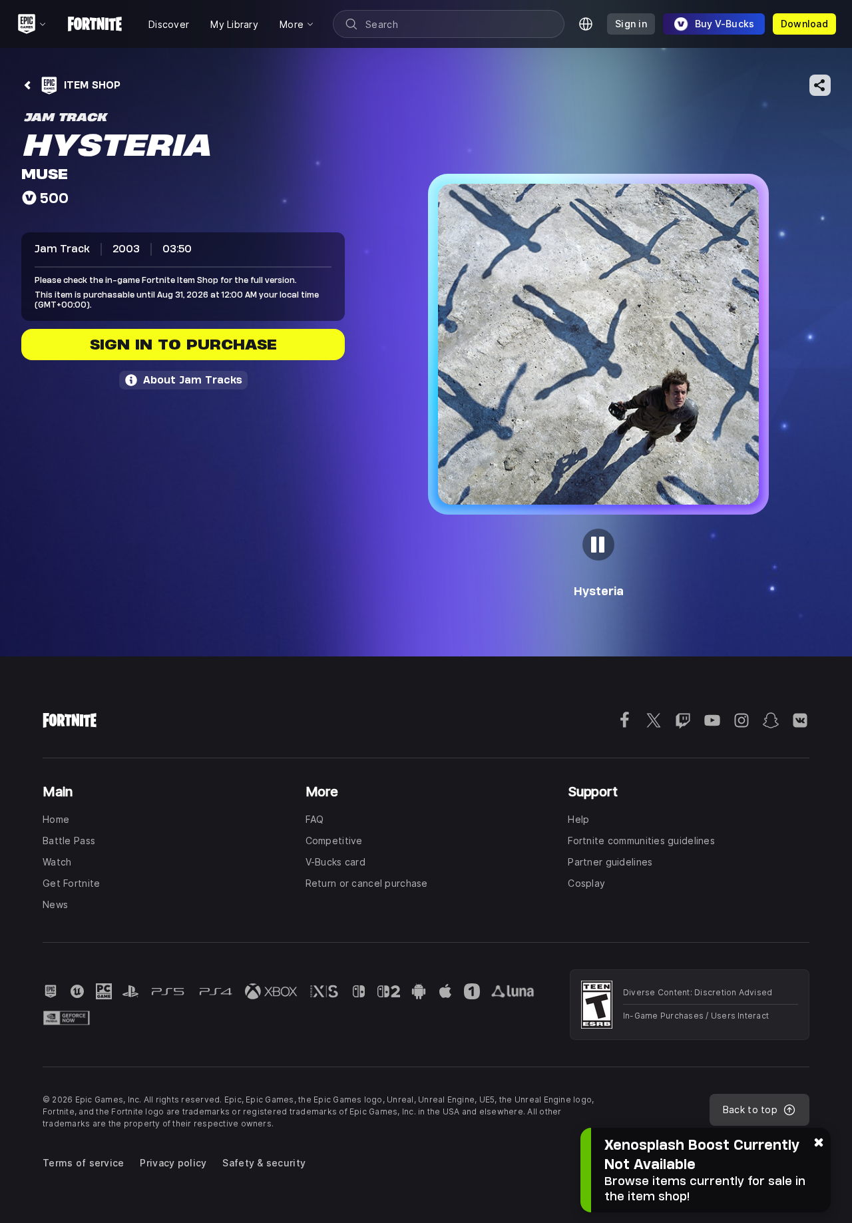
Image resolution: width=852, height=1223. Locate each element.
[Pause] (598, 544)
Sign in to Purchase (183, 344)
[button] (598, 344)
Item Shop (92, 85)
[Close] (818, 1141)
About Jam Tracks (192, 379)
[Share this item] (820, 85)
